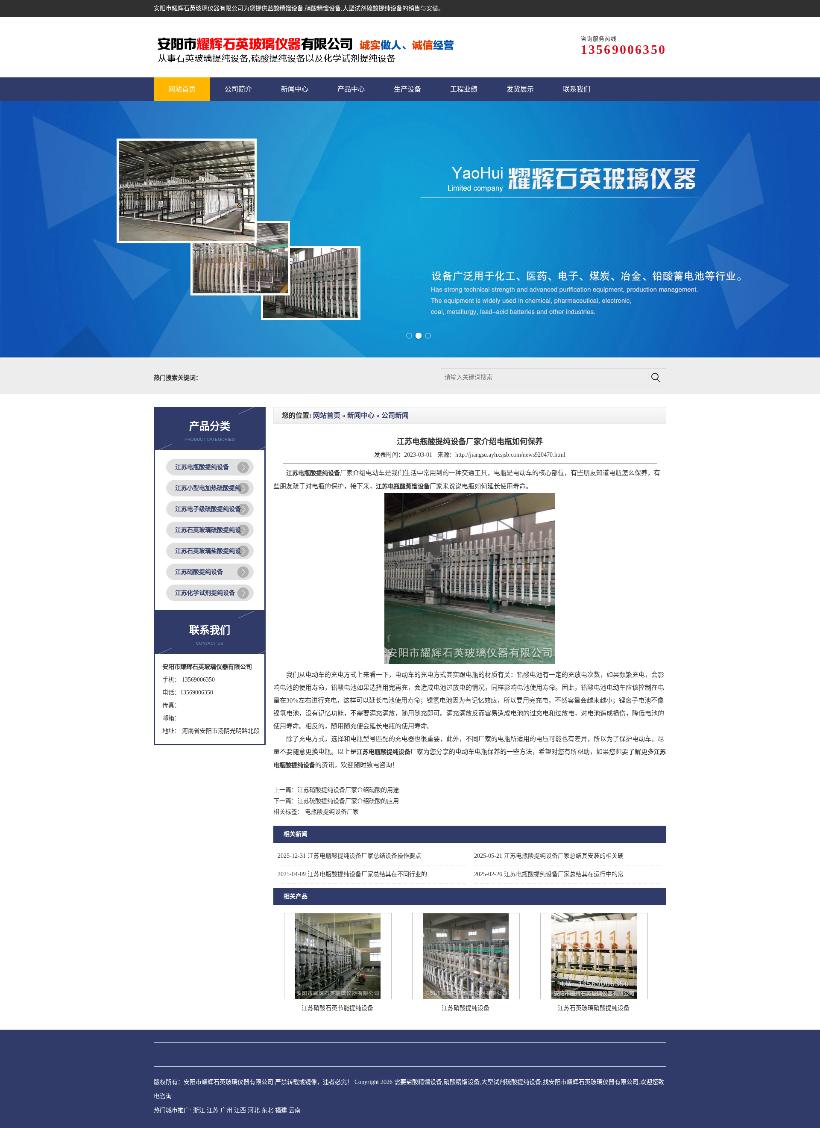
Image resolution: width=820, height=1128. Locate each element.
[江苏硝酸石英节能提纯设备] (338, 997)
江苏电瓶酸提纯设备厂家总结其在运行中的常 (549, 874)
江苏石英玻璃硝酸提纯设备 (594, 1008)
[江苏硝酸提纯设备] (466, 997)
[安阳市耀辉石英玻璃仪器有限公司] (323, 47)
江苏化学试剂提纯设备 (205, 593)
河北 (254, 1110)
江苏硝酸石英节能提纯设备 (337, 1008)
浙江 (199, 1110)
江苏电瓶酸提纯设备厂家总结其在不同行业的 (352, 874)
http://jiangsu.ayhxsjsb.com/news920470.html (510, 455)
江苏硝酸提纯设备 (199, 572)
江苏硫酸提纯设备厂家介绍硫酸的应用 (348, 801)
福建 (281, 1110)
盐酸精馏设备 (285, 8)
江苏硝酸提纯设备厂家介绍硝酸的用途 (348, 790)
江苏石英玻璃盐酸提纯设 (208, 551)
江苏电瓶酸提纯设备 (202, 467)
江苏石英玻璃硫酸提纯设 (208, 530)
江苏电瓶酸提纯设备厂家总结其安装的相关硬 (549, 856)
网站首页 (326, 415)
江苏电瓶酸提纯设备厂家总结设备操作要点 (349, 856)
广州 (226, 1110)
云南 (295, 1110)
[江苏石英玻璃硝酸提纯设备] (594, 997)
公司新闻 (395, 415)
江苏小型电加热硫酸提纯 (208, 488)
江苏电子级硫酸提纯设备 (208, 509)
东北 (267, 1110)
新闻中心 (361, 415)
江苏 (213, 1110)
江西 (240, 1110)
